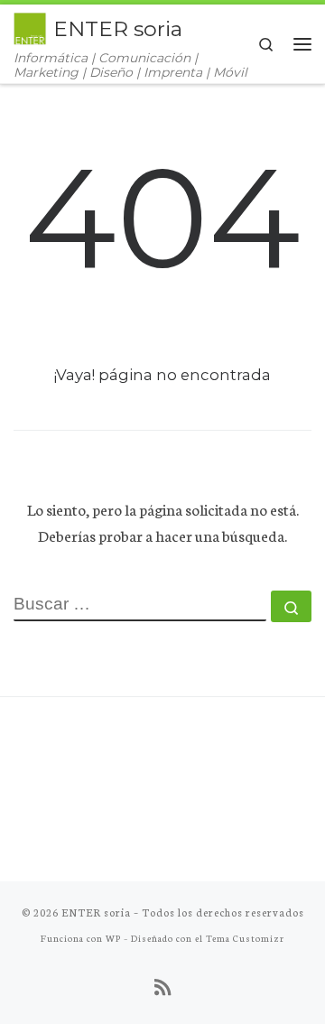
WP (113, 938)
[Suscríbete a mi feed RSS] (162, 987)
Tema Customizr (245, 938)
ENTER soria (96, 912)
